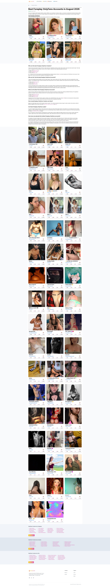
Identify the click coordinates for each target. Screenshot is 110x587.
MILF (46, 104)
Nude (48, 104)
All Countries (31, 548)
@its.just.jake (36, 96)
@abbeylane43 (36, 70)
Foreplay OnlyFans (34, 5)
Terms (74, 572)
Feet (56, 104)
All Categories (31, 535)
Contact (66, 574)
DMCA (74, 576)
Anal (53, 104)
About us (66, 572)
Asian (44, 104)
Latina (51, 104)
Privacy (75, 574)
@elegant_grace (35, 71)
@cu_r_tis (35, 72)
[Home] (28, 5)
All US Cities (31, 562)
